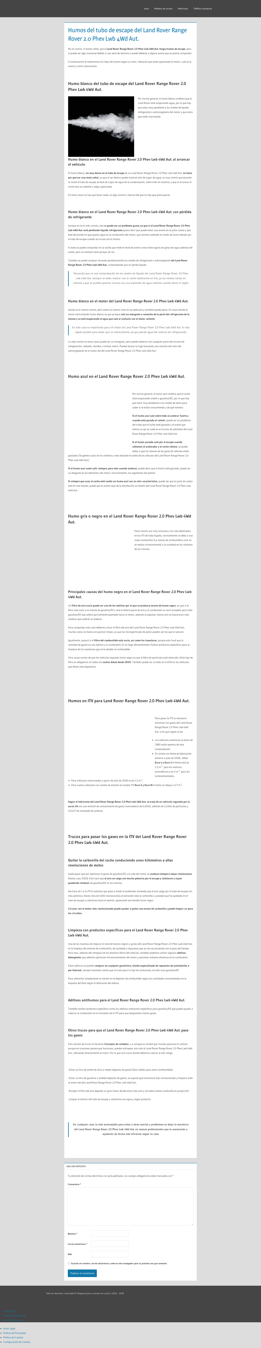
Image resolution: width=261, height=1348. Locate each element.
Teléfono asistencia (202, 8)
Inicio (146, 8)
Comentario (74, 1184)
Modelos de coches (163, 8)
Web (70, 1254)
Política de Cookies (13, 1320)
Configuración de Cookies (16, 1341)
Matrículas (183, 8)
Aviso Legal (9, 1311)
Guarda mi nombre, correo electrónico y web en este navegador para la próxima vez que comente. (119, 1263)
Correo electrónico (77, 1244)
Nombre (72, 1233)
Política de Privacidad (14, 1315)
